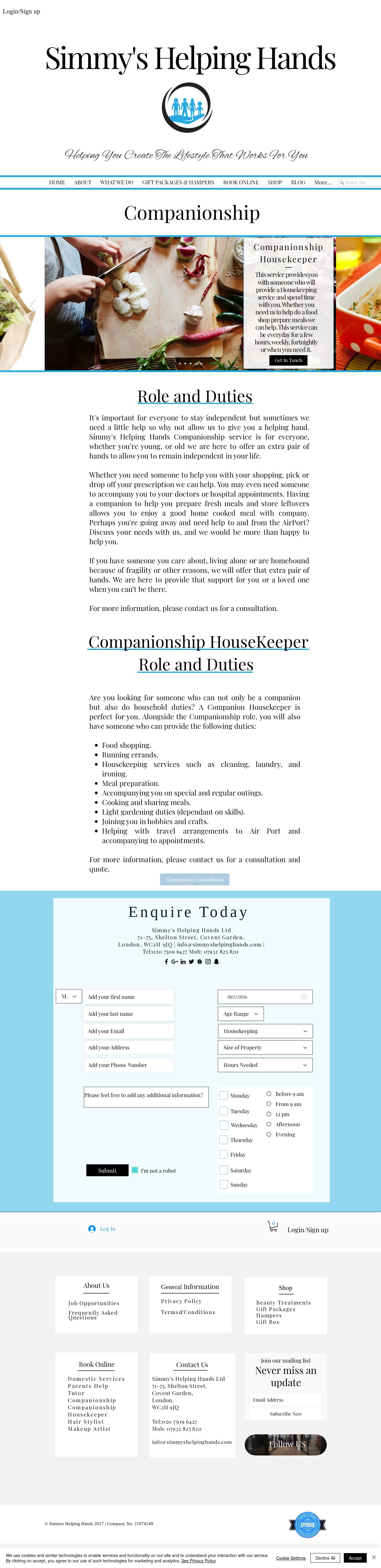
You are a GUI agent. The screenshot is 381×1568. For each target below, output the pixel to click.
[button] (117, 182)
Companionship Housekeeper (92, 1411)
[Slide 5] (201, 363)
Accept (355, 1558)
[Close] (373, 1558)
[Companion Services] (180, 363)
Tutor (76, 1393)
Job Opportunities (94, 1303)
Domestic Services (96, 1378)
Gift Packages (276, 1309)
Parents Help (88, 1385)
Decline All (325, 1558)
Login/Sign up (308, 1229)
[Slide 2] (185, 363)
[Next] (348, 306)
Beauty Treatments (283, 1302)
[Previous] (33, 306)
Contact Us (192, 1364)
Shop (285, 1287)
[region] (286, 1445)
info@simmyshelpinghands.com (219, 944)
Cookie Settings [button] (291, 1558)
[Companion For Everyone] (190, 363)
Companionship (92, 1400)
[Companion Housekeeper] (196, 363)
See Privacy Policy (198, 1561)
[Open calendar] (304, 997)
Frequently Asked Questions (93, 1315)
